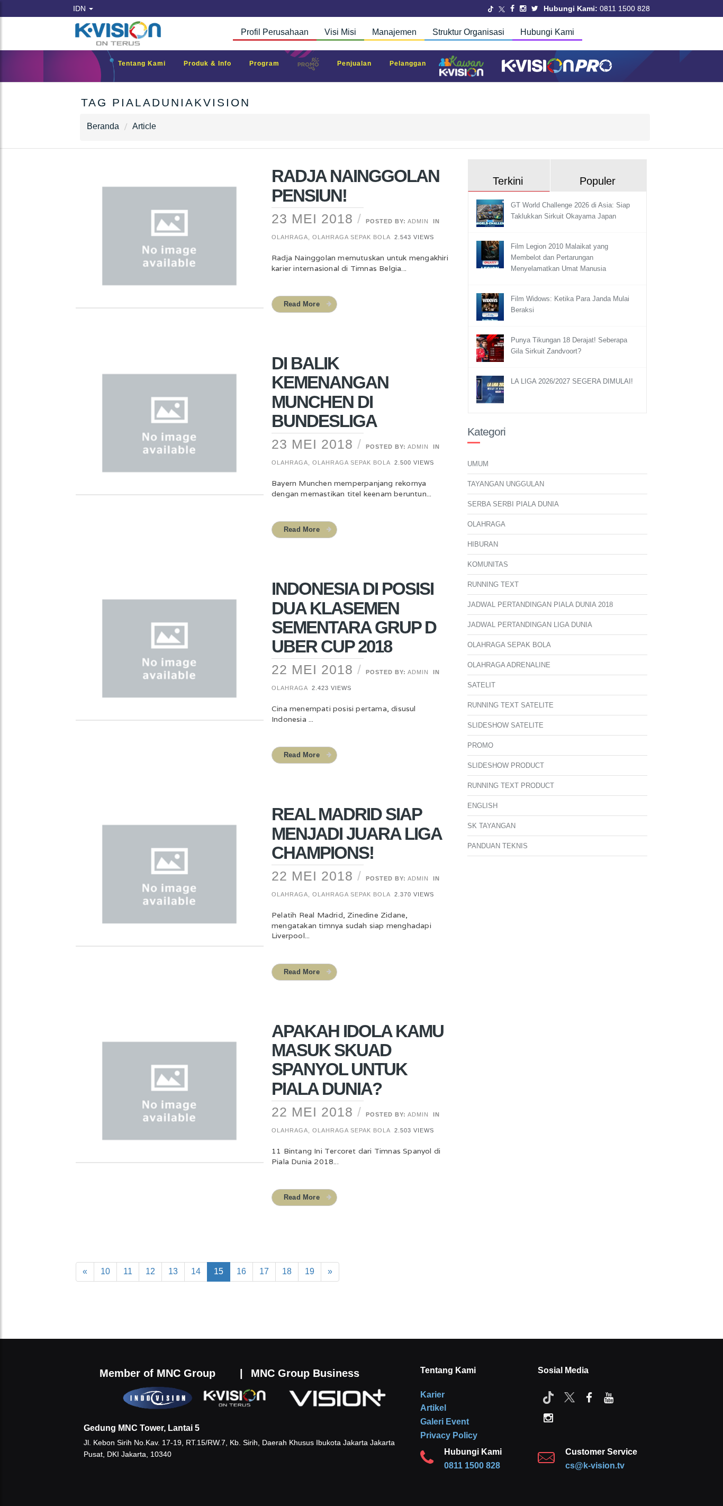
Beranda (103, 126)
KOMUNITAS (487, 564)
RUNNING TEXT (493, 584)
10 (105, 1271)
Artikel (433, 1407)
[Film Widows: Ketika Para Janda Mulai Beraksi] (491, 306)
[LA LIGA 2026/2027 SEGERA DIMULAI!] (491, 389)
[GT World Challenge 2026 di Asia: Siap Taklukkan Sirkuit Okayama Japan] (491, 213)
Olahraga (290, 237)
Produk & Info (213, 63)
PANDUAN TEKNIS (497, 846)
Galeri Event (444, 1421)
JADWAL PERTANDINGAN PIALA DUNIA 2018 (540, 605)
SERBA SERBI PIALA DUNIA (513, 504)
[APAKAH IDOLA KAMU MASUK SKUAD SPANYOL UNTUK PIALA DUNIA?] (170, 1097)
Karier (432, 1394)
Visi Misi (340, 32)
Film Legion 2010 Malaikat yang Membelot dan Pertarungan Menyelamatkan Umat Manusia (559, 257)
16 (241, 1271)
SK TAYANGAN (491, 826)
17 (264, 1271)
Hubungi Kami (547, 32)
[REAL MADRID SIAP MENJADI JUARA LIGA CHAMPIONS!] (170, 881)
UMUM (478, 464)
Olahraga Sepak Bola (351, 237)
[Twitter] (490, 8)
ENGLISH (482, 806)
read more (302, 304)
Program (270, 63)
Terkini (508, 181)
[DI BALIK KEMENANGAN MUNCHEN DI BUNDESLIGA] (170, 429)
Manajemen (394, 32)
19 (309, 1271)
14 (196, 1271)
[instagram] (548, 1417)
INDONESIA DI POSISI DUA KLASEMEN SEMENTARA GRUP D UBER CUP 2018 (354, 617)
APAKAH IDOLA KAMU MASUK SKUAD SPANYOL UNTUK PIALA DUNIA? (358, 1060)
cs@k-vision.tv (595, 1465)
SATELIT (481, 685)
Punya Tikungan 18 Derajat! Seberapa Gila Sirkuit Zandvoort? (569, 345)
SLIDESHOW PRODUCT (505, 765)
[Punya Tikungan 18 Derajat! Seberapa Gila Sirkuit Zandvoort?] (491, 348)
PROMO (480, 745)
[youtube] (608, 1397)
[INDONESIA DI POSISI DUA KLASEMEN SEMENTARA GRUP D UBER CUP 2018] (170, 655)
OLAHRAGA (486, 524)
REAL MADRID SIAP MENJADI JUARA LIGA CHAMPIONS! (356, 833)
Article (144, 126)
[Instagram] (523, 8)
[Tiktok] (548, 1397)
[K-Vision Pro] (554, 66)
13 (173, 1271)
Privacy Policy (448, 1435)
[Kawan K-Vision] (463, 67)
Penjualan (359, 63)
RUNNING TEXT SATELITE (510, 705)
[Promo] (314, 66)
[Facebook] (512, 8)
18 (287, 1271)
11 (127, 1271)
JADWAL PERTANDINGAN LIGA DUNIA (529, 625)
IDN (80, 8)
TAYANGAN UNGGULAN (505, 484)
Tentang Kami (147, 63)
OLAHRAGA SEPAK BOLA (509, 645)
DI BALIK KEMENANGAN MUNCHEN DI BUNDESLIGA (330, 392)
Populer (598, 181)
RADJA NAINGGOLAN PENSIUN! (355, 185)
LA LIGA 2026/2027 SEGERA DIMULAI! (572, 381)
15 (218, 1271)
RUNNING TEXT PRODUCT (510, 786)
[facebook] (589, 1397)
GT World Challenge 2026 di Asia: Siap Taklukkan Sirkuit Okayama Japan (570, 210)
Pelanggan (413, 63)
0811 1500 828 (472, 1465)
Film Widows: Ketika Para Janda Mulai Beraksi (570, 304)
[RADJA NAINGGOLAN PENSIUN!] (170, 243)
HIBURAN (482, 544)
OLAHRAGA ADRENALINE (508, 665)
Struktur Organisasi (468, 32)
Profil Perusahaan (275, 32)
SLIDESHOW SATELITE (505, 725)
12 (150, 1271)
